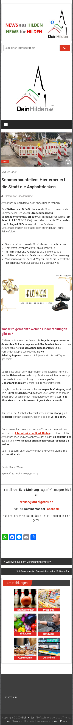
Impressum (11, 697)
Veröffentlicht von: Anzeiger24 (18, 196)
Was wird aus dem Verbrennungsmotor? (28, 561)
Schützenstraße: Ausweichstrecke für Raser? (41, 571)
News (5, 161)
